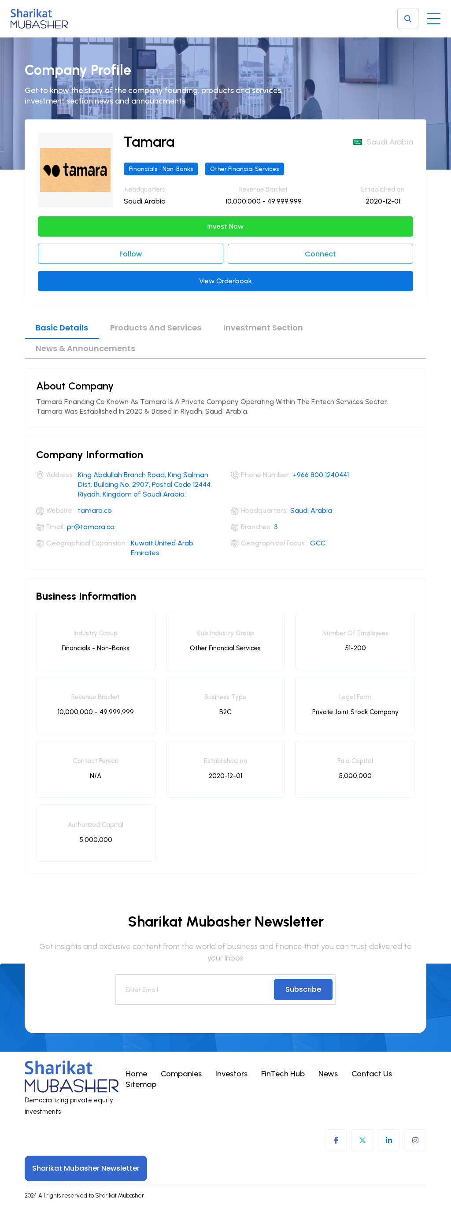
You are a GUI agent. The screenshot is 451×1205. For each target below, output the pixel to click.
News (328, 1074)
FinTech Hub (283, 1074)
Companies (181, 1074)
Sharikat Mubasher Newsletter (86, 1168)
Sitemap (141, 1084)
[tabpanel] (225, 616)
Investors (231, 1074)
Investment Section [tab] (263, 327)
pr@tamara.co (91, 527)
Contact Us (371, 1074)
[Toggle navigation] (433, 16)
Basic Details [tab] (62, 327)
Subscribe (303, 989)
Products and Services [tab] (155, 327)
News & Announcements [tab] (85, 348)
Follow (130, 254)
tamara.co (95, 510)
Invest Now (225, 226)
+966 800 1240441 (320, 475)
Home (136, 1074)
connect (320, 254)
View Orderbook (225, 281)
